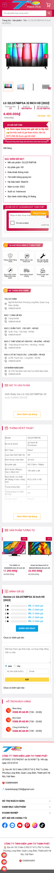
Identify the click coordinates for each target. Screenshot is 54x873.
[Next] (46, 56)
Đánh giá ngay (27, 628)
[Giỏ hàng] (49, 4)
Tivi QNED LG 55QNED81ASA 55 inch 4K (14, 566)
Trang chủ (6, 20)
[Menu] (4, 5)
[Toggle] (49, 801)
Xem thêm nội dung (27, 414)
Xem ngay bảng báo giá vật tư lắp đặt (29, 129)
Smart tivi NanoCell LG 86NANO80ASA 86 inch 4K (39, 566)
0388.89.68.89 (20, 712)
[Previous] (7, 56)
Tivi (24, 20)
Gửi (27, 679)
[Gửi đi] (49, 13)
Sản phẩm (17, 20)
